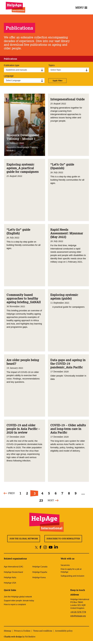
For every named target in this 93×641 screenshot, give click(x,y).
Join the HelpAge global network (18, 597)
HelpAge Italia (10, 577)
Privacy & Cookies (22, 630)
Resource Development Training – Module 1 (23, 137)
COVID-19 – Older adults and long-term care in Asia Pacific (68, 428)
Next (51, 500)
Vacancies (65, 565)
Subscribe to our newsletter (63, 538)
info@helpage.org (78, 616)
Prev (11, 493)
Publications (10, 58)
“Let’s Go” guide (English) (18, 231)
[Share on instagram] (45, 547)
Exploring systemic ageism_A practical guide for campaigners (23, 168)
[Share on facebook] (40, 547)
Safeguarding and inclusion (72, 576)
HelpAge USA (10, 583)
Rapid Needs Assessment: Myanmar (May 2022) (66, 233)
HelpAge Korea (39, 577)
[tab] (10, 59)
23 (41, 500)
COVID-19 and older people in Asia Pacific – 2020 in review (23, 428)
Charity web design (13, 636)
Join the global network (23, 538)
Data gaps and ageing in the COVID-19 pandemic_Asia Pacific (68, 363)
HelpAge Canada (39, 567)
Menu (79, 7)
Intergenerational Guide (67, 99)
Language (9, 76)
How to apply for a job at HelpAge (71, 570)
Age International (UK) (13, 567)
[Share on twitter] (36, 547)
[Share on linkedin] (56, 547)
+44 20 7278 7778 (78, 612)
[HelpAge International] (15, 7)
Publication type (11, 65)
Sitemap (7, 630)
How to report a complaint (15, 604)
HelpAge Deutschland (13, 572)
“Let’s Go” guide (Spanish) (62, 166)
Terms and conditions (42, 630)
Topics (51, 65)
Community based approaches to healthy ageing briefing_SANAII (24, 298)
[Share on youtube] (51, 547)
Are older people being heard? (23, 361)
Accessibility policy (64, 630)
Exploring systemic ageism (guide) (64, 296)
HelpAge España (39, 572)
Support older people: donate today (19, 601)
